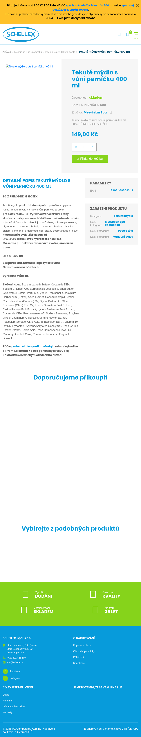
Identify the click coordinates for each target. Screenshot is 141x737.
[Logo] (21, 34)
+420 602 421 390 (16, 657)
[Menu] (136, 34)
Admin (36, 728)
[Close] (137, 5)
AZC (135, 728)
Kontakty (7, 712)
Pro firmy (7, 700)
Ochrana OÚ (24, 732)
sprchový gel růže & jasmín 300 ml (89, 5)
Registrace (79, 663)
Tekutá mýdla (68, 52)
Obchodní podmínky (84, 651)
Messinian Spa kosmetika (28, 52)
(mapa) (33, 645)
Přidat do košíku (91, 158)
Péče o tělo (51, 52)
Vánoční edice (123, 236)
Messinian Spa (95, 112)
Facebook (15, 671)
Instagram (15, 678)
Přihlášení (78, 657)
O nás (6, 694)
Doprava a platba (82, 645)
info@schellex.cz (16, 662)
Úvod (8, 52)
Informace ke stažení (14, 706)
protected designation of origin (32, 346)
